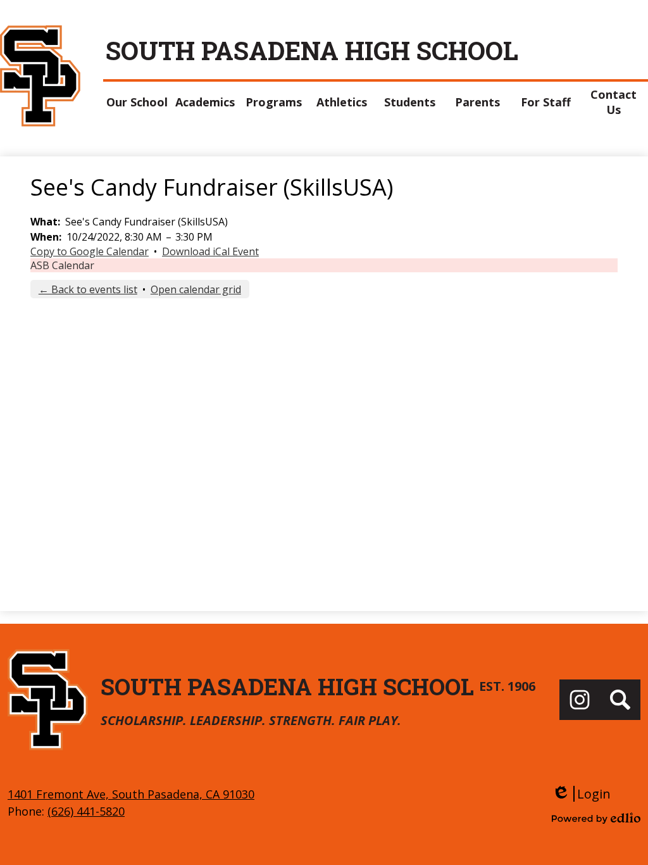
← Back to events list (88, 289)
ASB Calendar (62, 265)
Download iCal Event (210, 251)
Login (581, 794)
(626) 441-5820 (86, 811)
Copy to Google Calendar (89, 251)
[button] (137, 102)
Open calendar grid (196, 289)
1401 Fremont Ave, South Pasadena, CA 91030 (131, 794)
